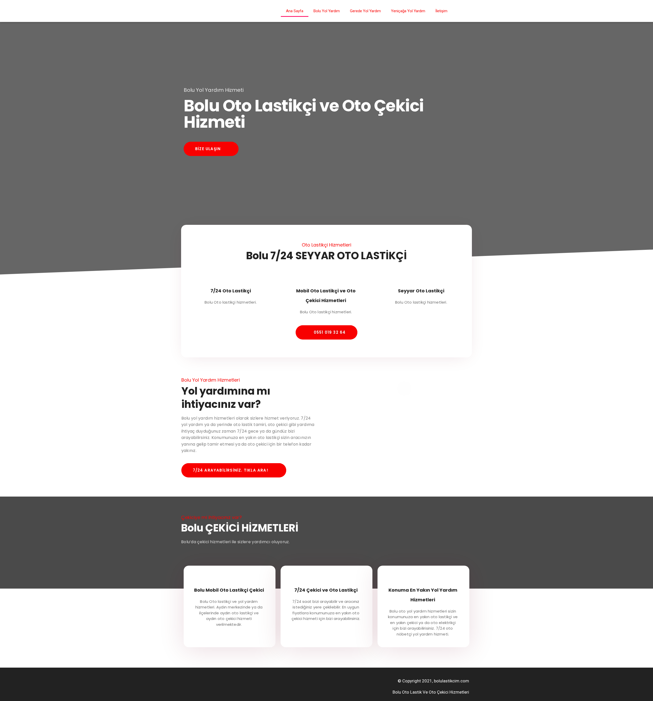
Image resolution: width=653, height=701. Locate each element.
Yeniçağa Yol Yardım (408, 11)
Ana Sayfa (294, 11)
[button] (211, 149)
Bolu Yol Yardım (326, 11)
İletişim (441, 11)
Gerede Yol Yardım (365, 11)
